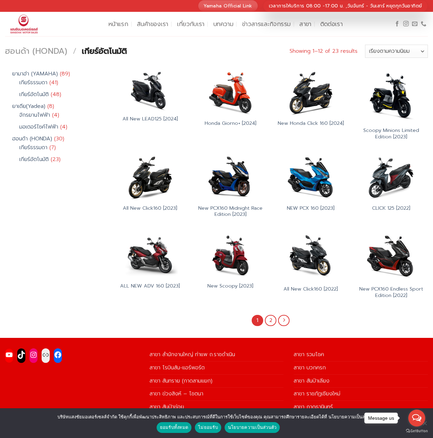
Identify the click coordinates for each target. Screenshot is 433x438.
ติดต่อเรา (331, 24)
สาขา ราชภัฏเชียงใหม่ (317, 394)
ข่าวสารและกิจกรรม (266, 24)
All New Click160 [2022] (310, 289)
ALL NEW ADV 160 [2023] (150, 286)
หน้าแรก (118, 24)
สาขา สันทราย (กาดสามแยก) (181, 381)
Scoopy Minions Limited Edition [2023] (391, 133)
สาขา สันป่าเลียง (311, 381)
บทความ (223, 24)
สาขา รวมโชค (309, 354)
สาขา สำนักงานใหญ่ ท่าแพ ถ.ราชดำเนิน (192, 354)
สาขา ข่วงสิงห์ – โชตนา (176, 394)
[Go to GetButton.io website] (417, 431)
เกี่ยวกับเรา (191, 24)
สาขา (305, 24)
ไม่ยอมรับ (208, 427)
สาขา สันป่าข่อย (167, 407)
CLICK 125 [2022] (391, 208)
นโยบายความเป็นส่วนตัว (252, 427)
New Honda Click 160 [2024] (311, 123)
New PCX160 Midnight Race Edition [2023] (230, 211)
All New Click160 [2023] (150, 208)
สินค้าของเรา (152, 24)
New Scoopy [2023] (230, 286)
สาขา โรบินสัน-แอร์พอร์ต (177, 368)
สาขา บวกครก (310, 368)
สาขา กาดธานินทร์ (313, 407)
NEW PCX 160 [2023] (311, 208)
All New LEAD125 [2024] (150, 119)
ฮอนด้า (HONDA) (36, 51)
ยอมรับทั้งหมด (174, 427)
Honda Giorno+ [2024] (230, 123)
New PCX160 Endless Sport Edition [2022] (391, 292)
